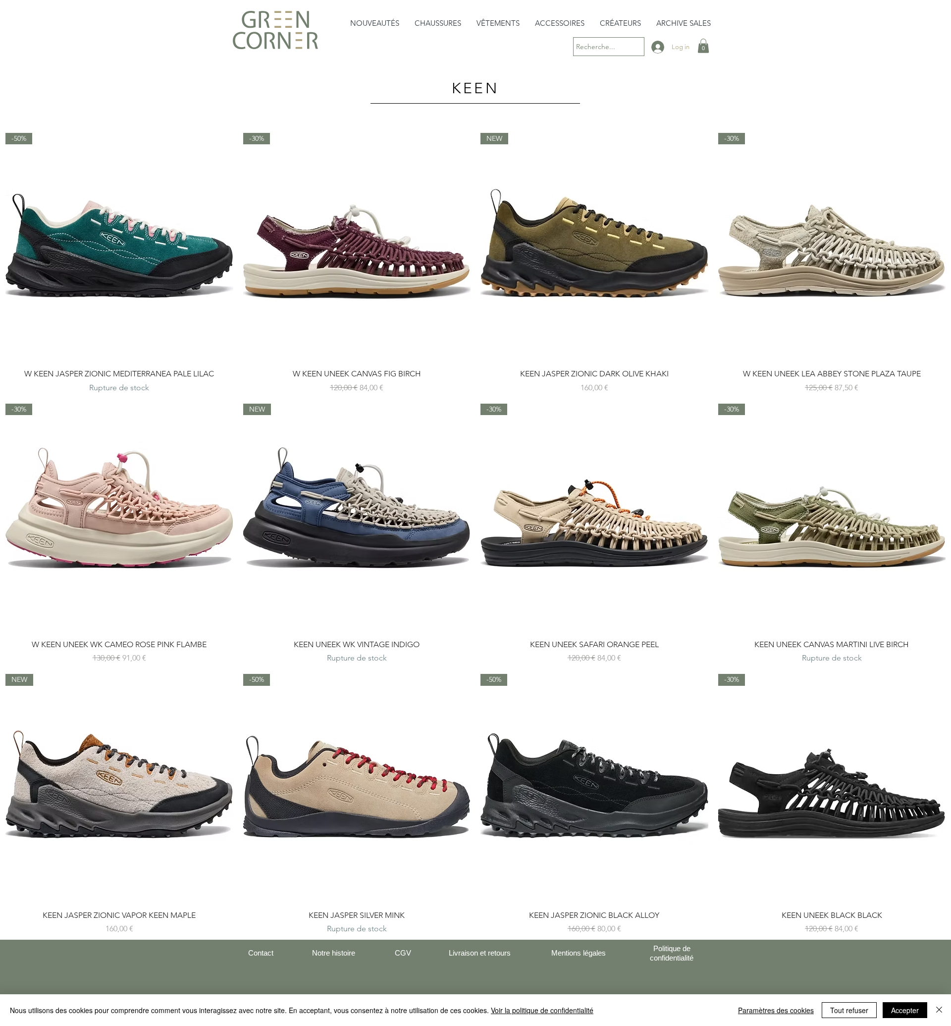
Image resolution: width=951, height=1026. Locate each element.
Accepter (905, 1010)
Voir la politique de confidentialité (542, 1010)
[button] (438, 23)
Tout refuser (849, 1010)
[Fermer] (939, 1010)
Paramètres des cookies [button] (776, 1010)
